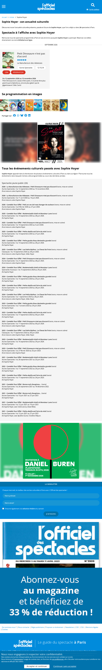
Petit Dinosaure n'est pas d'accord (43, 187)
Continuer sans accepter (64, 666)
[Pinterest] (25, 116)
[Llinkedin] (29, 116)
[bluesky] (22, 116)
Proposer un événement (54, 627)
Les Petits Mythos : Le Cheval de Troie (37, 249)
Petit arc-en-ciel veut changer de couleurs (38, 205)
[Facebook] (14, 116)
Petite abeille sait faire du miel (34, 231)
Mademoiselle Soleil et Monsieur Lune (37, 213)
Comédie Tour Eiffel (14, 205)
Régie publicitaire (37, 627)
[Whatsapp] (18, 116)
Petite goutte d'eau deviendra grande (37, 240)
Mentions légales (92, 627)
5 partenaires (18, 659)
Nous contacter (23, 627)
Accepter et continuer (37, 666)
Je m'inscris (51, 514)
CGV (77, 627)
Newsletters (69, 627)
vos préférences (58, 659)
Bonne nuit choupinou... (32, 384)
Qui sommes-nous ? (9, 627)
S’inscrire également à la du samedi (24, 509)
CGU (82, 627)
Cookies (5, 629)
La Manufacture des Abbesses (29, 63)
